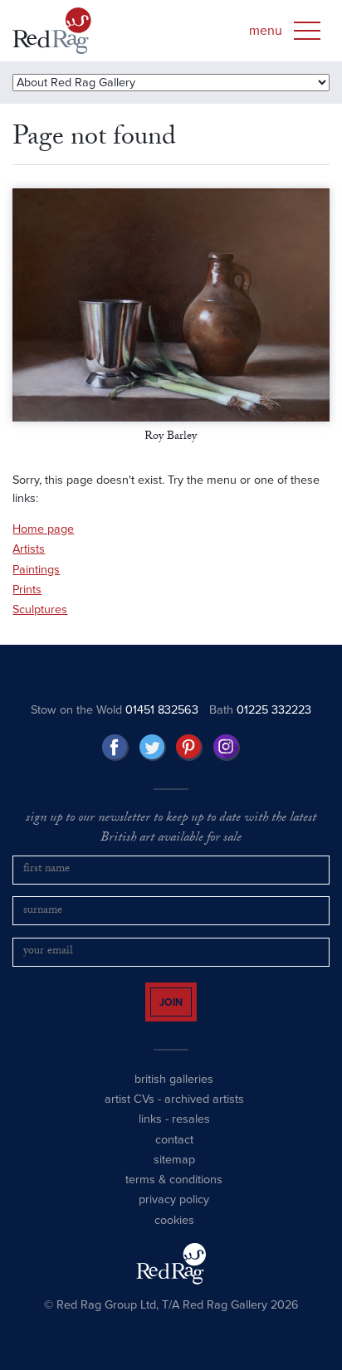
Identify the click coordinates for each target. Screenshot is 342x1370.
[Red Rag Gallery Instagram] (226, 747)
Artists (28, 549)
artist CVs (129, 1114)
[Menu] (307, 30)
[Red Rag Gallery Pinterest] (189, 747)
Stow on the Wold (114, 710)
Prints (27, 590)
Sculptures (39, 609)
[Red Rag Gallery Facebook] (115, 747)
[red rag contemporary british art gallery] (51, 30)
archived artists (204, 1114)
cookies (174, 1235)
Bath (260, 710)
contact (174, 1154)
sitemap (174, 1175)
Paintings (36, 570)
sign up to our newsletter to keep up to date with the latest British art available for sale (171, 829)
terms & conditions (173, 1194)
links (150, 1134)
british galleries (173, 1093)
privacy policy (174, 1214)
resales (191, 1134)
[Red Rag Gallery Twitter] (152, 747)
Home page (43, 529)
